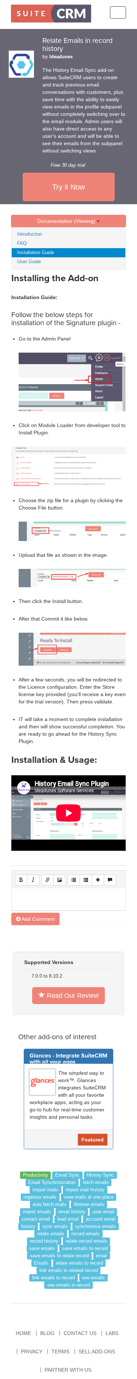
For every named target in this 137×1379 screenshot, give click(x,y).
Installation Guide (35, 252)
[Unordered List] (74, 880)
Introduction (29, 234)
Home (23, 1333)
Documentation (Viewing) (67, 221)
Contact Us (80, 1333)
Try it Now (68, 187)
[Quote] (110, 880)
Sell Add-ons (97, 1351)
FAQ (22, 243)
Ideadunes (61, 56)
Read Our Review (72, 995)
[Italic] (33, 880)
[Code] (98, 880)
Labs (112, 1333)
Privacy (31, 1351)
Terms (60, 1351)
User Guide (29, 261)
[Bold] (21, 880)
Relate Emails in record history (77, 44)
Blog (47, 1333)
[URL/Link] (47, 880)
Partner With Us (68, 1370)
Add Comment (37, 919)
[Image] (59, 880)
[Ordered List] (86, 880)
